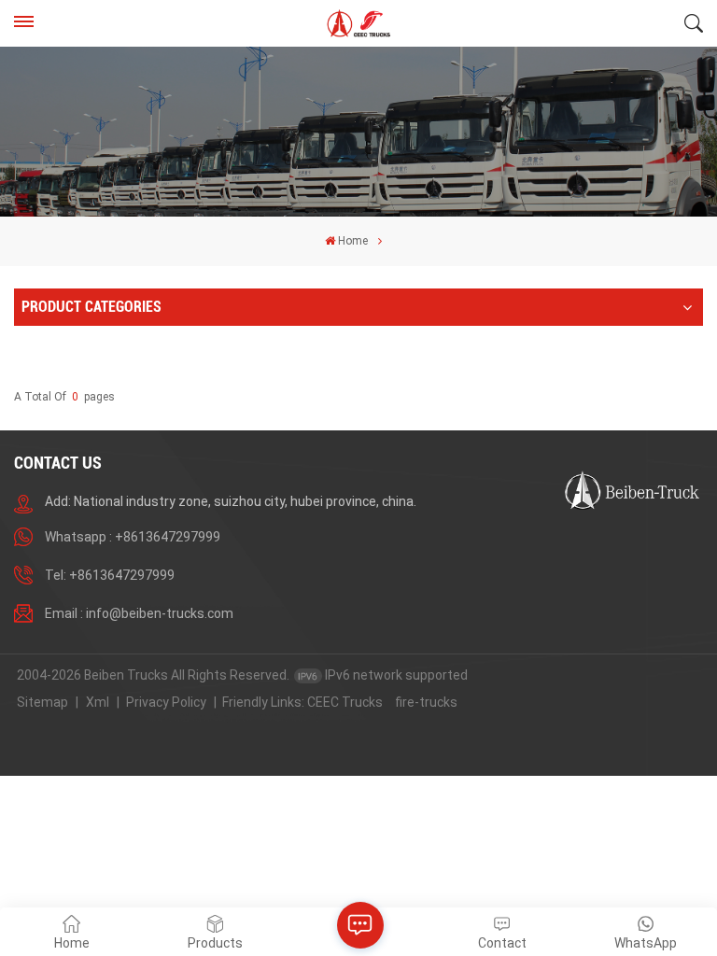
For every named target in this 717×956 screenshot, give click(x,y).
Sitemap (42, 702)
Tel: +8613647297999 (110, 575)
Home (353, 240)
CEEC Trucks (345, 702)
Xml (97, 702)
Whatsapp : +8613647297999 (132, 536)
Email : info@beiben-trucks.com (139, 613)
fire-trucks (426, 702)
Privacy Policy (166, 702)
